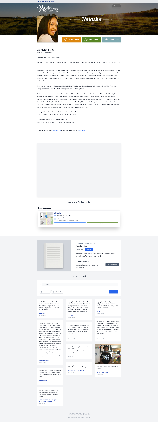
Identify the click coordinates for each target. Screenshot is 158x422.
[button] (46, 216)
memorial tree (57, 130)
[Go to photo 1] (102, 362)
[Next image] (119, 354)
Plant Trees (102, 224)
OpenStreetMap (80, 417)
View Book (80, 249)
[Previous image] (96, 354)
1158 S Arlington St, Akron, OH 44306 (67, 220)
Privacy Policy (74, 414)
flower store (81, 130)
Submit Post (113, 292)
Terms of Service (83, 414)
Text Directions (70, 224)
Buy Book (89, 249)
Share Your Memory (112, 264)
